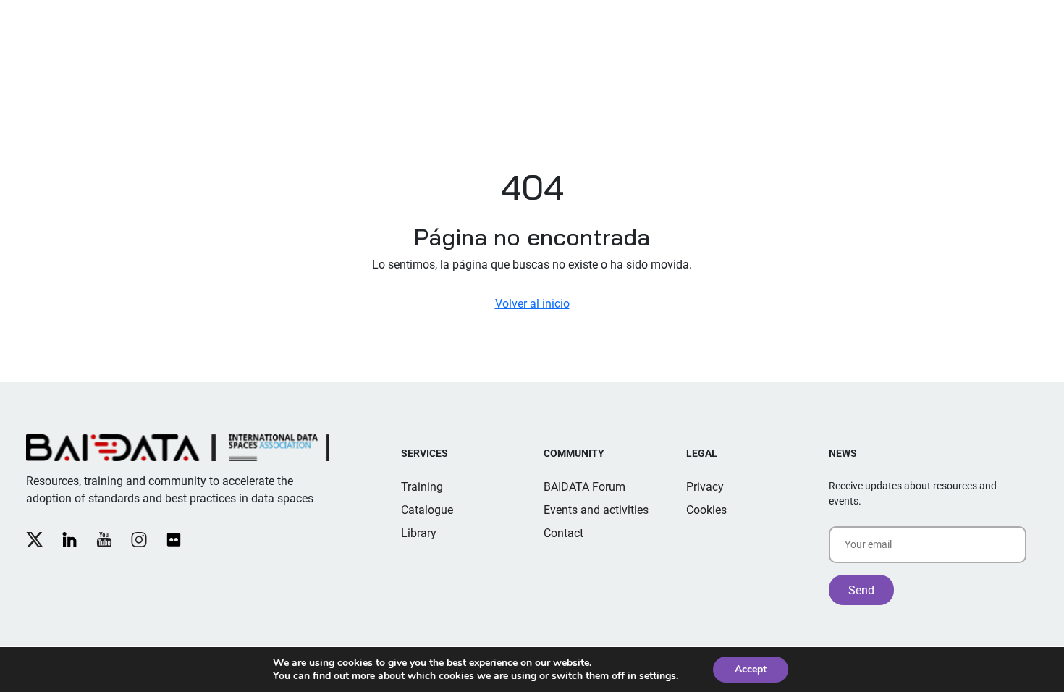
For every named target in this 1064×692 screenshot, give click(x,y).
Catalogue (427, 510)
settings (657, 676)
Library (418, 533)
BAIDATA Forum (584, 487)
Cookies (706, 510)
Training (422, 487)
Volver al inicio (532, 304)
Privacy (705, 487)
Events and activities (596, 510)
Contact (563, 533)
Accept (751, 669)
